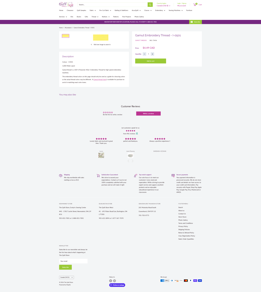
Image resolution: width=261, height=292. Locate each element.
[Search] (150, 4)
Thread (94, 17)
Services (62, 17)
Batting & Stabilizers (121, 10)
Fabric (92, 10)
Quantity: (138, 54)
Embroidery (159, 10)
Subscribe (197, 22)
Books (79, 17)
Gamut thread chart (100, 79)
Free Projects (126, 17)
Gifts (86, 17)
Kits (72, 17)
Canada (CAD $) (64, 277)
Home (61, 10)
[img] (130, 130)
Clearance (70, 10)
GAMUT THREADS (141, 40)
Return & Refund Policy (186, 233)
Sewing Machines (174, 10)
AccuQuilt (135, 10)
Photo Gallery (139, 17)
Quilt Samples (81, 10)
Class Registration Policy (186, 236)
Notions (104, 17)
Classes (146, 10)
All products (68, 27)
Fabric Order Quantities (186, 239)
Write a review (148, 113)
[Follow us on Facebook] (110, 280)
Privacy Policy (183, 226)
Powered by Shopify (65, 285)
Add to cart (150, 61)
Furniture (189, 10)
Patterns (116, 17)
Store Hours (182, 217)
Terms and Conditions (185, 223)
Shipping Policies (184, 229)
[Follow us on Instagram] (114, 280)
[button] (129, 161)
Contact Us (182, 214)
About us (181, 210)
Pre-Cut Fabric (104, 10)
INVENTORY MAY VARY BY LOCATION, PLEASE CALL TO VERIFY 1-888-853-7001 (130, 22)
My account (181, 6)
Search (180, 207)
